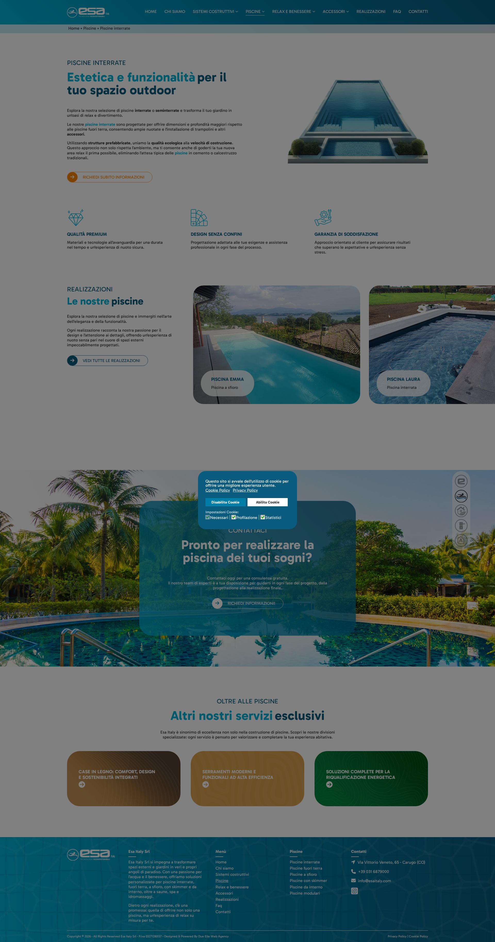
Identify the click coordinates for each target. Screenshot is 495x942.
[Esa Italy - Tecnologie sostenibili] (461, 481)
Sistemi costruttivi (213, 11)
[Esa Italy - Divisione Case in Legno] (461, 510)
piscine (181, 152)
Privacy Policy (397, 936)
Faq (397, 11)
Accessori (334, 11)
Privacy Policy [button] (245, 490)
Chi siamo (174, 11)
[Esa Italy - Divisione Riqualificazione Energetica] (461, 540)
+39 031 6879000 (373, 871)
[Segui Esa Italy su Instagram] (355, 890)
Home (151, 11)
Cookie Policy (418, 936)
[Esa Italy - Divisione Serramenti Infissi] (461, 525)
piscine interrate (100, 124)
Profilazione (246, 518)
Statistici (273, 518)
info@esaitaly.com (374, 880)
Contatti (418, 11)
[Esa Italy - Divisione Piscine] (461, 496)
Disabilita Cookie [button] (225, 502)
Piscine (253, 11)
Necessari (219, 518)
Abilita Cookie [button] (267, 502)
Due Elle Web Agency (213, 936)
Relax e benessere (291, 11)
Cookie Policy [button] (217, 490)
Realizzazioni (371, 11)
